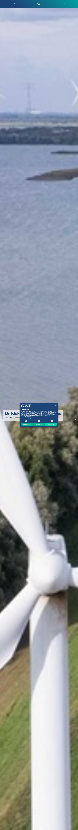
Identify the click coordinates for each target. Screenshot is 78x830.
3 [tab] (41, 827)
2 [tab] (39, 827)
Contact (17, 4)
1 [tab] (37, 827)
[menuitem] (16, 4)
